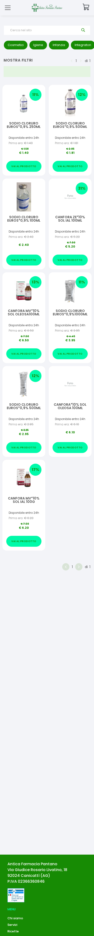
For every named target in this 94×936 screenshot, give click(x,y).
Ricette (13, 931)
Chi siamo (15, 918)
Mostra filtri (18, 60)
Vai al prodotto (23, 166)
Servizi (12, 925)
